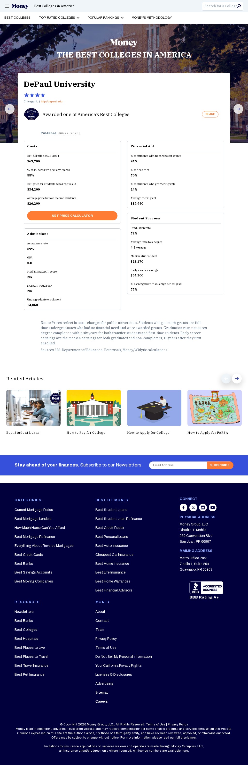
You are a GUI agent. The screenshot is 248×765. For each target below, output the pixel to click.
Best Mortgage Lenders (33, 519)
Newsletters (24, 612)
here (185, 750)
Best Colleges (17, 17)
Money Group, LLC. (100, 724)
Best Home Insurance (112, 563)
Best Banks (24, 563)
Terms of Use (105, 647)
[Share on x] (193, 509)
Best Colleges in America (54, 6)
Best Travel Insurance (31, 665)
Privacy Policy (106, 638)
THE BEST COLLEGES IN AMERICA (124, 55)
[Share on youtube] (213, 509)
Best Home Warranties (113, 581)
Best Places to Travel (31, 656)
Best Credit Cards (29, 555)
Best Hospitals (26, 638)
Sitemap (101, 692)
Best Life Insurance (110, 572)
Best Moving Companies (34, 581)
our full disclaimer (183, 737)
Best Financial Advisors (113, 590)
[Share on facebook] (184, 509)
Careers (101, 701)
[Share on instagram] (203, 509)
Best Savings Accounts (33, 572)
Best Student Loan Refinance (118, 519)
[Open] (6, 6)
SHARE (210, 114)
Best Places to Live (30, 647)
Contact (102, 621)
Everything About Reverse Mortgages (44, 546)
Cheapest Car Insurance (114, 555)
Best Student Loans (111, 510)
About (100, 612)
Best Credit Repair (109, 528)
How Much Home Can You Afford (40, 528)
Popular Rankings (103, 17)
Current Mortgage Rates (34, 510)
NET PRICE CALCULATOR (72, 215)
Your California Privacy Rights (118, 665)
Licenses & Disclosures (113, 674)
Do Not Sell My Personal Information (123, 656)
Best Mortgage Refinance (35, 537)
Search (238, 6)
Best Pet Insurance (30, 674)
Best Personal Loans (111, 537)
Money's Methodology (152, 17)
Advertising (104, 683)
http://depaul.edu (51, 101)
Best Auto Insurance (111, 546)
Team (99, 630)
